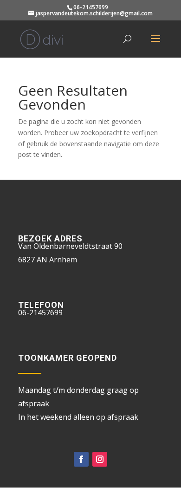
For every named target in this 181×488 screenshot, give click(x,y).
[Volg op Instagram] (99, 459)
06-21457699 (90, 7)
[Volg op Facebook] (81, 459)
